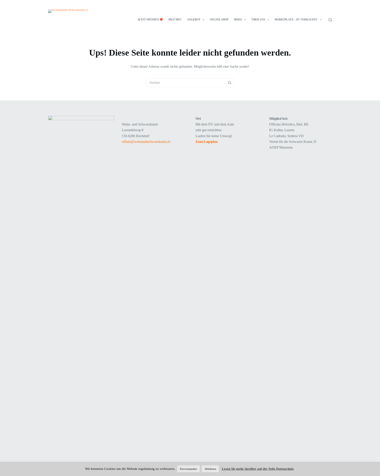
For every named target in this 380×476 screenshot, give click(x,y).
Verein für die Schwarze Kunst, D (292, 142)
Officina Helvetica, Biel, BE (289, 124)
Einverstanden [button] (188, 469)
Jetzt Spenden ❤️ (150, 19)
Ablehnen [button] (210, 469)
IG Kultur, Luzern (281, 130)
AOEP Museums (281, 147)
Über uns (258, 19)
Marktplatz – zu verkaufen (296, 19)
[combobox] (185, 82)
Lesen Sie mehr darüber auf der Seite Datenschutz (258, 469)
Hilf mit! (175, 19)
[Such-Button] (229, 82)
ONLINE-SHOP (219, 19)
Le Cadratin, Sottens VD (286, 136)
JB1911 (238, 19)
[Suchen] (330, 20)
